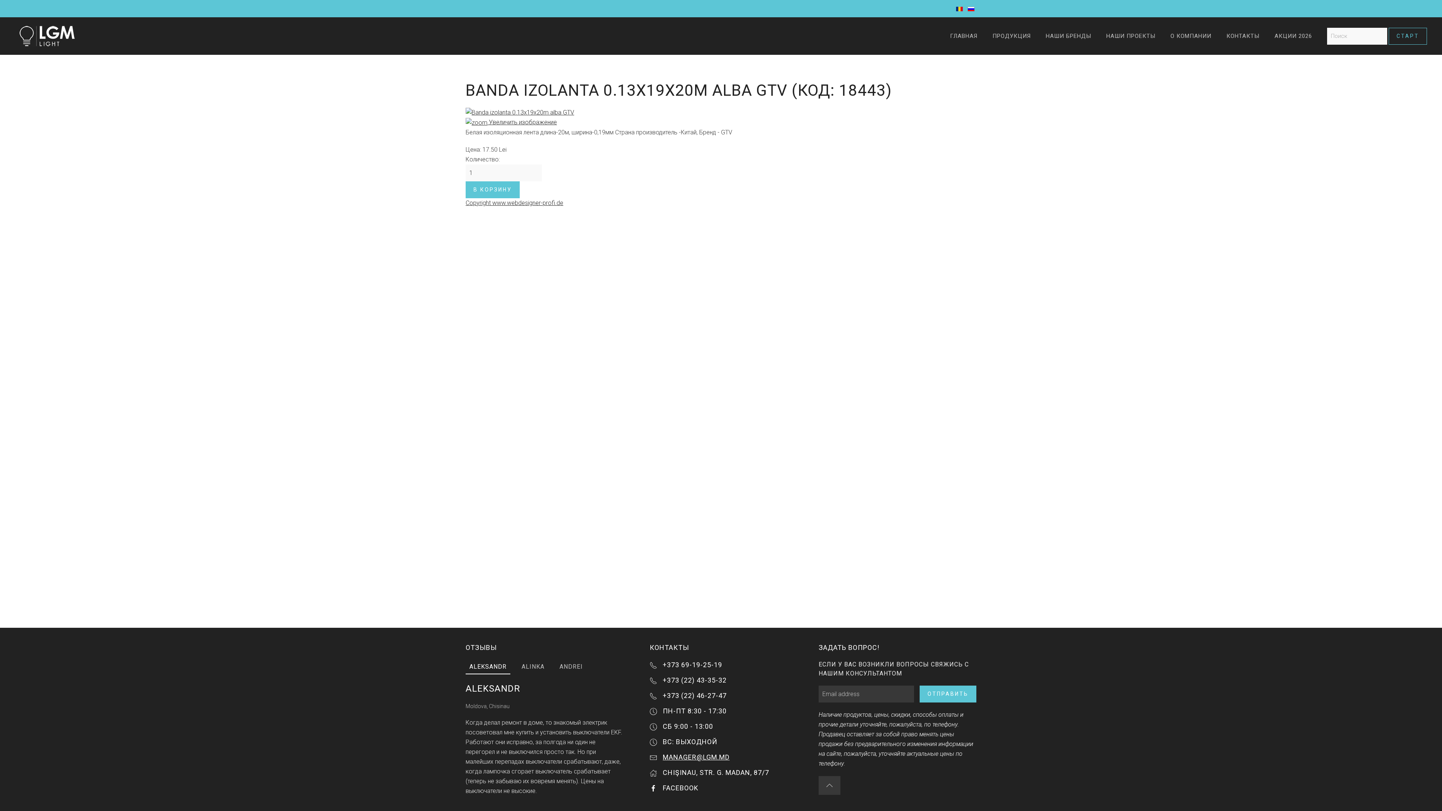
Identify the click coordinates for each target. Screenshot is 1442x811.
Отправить (948, 694)
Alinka (533, 666)
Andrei (571, 666)
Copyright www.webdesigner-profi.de (514, 203)
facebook (680, 788)
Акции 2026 (1293, 36)
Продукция (1012, 36)
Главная (963, 36)
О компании (1190, 36)
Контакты (1242, 36)
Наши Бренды (1068, 36)
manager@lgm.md (696, 757)
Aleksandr (488, 666)
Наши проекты (1130, 36)
